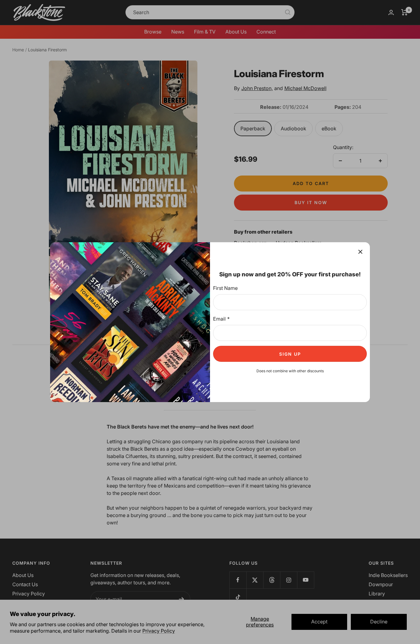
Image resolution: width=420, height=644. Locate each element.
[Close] (360, 252)
